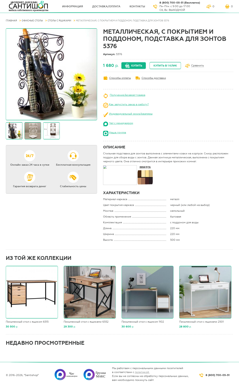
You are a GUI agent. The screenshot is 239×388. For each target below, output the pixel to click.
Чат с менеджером (121, 123)
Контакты (137, 6)
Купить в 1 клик (165, 65)
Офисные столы (32, 20)
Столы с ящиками (59, 20)
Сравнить (197, 65)
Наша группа (117, 132)
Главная (11, 20)
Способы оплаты (120, 78)
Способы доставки (154, 78)
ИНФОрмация (72, 6)
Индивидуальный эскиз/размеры (131, 113)
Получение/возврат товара (127, 95)
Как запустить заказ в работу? (129, 104)
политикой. (142, 372)
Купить (136, 65)
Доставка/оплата (106, 6)
